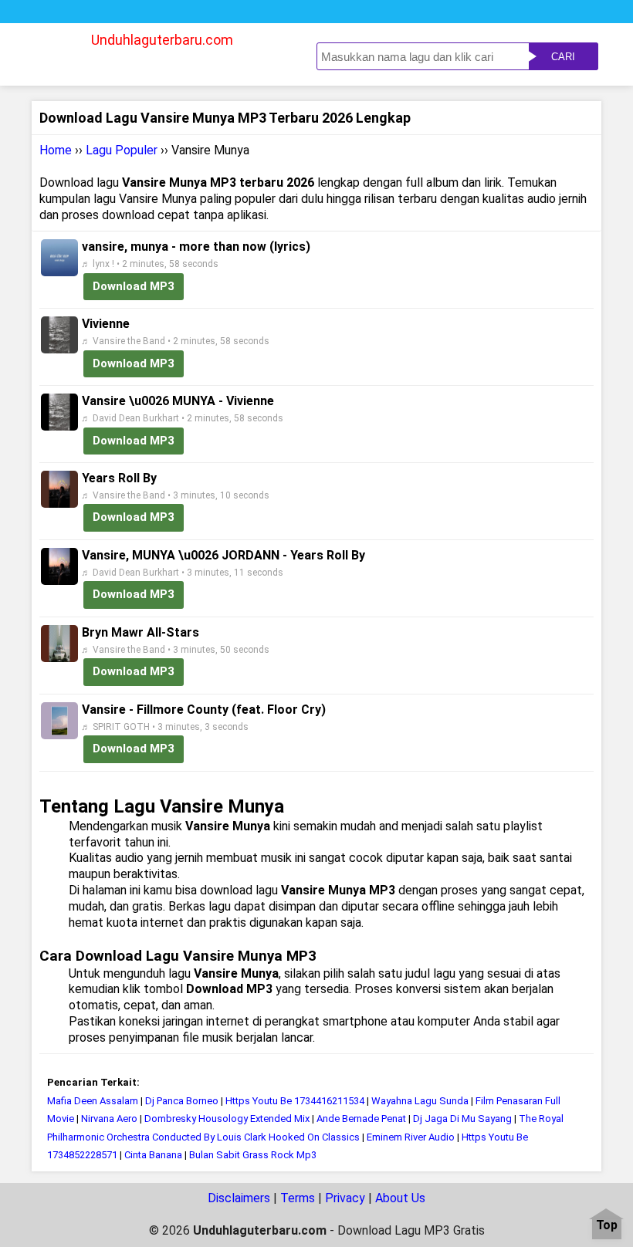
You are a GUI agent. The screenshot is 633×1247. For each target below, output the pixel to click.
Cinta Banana (153, 1155)
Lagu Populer (121, 150)
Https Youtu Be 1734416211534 (294, 1101)
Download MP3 (133, 286)
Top (607, 1225)
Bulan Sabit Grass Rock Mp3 (252, 1155)
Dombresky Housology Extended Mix (227, 1118)
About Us (400, 1198)
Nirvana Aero (109, 1118)
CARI (563, 57)
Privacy (345, 1198)
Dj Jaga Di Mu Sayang (462, 1118)
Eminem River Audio (411, 1137)
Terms (297, 1198)
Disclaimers (239, 1198)
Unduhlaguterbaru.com (162, 40)
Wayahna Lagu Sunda (420, 1101)
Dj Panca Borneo (181, 1101)
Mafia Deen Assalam (92, 1101)
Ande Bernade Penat (361, 1118)
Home (55, 150)
